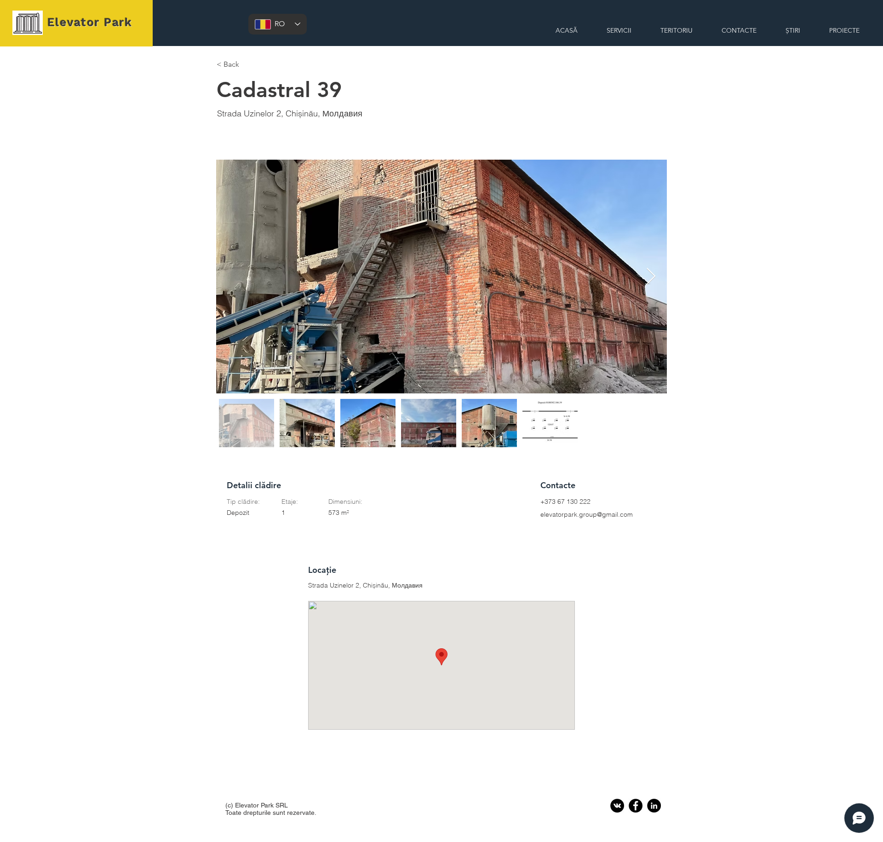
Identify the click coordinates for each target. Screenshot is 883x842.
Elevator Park (89, 22)
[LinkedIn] (654, 806)
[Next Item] (651, 277)
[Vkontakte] (617, 806)
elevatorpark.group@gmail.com (586, 514)
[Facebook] (635, 806)
